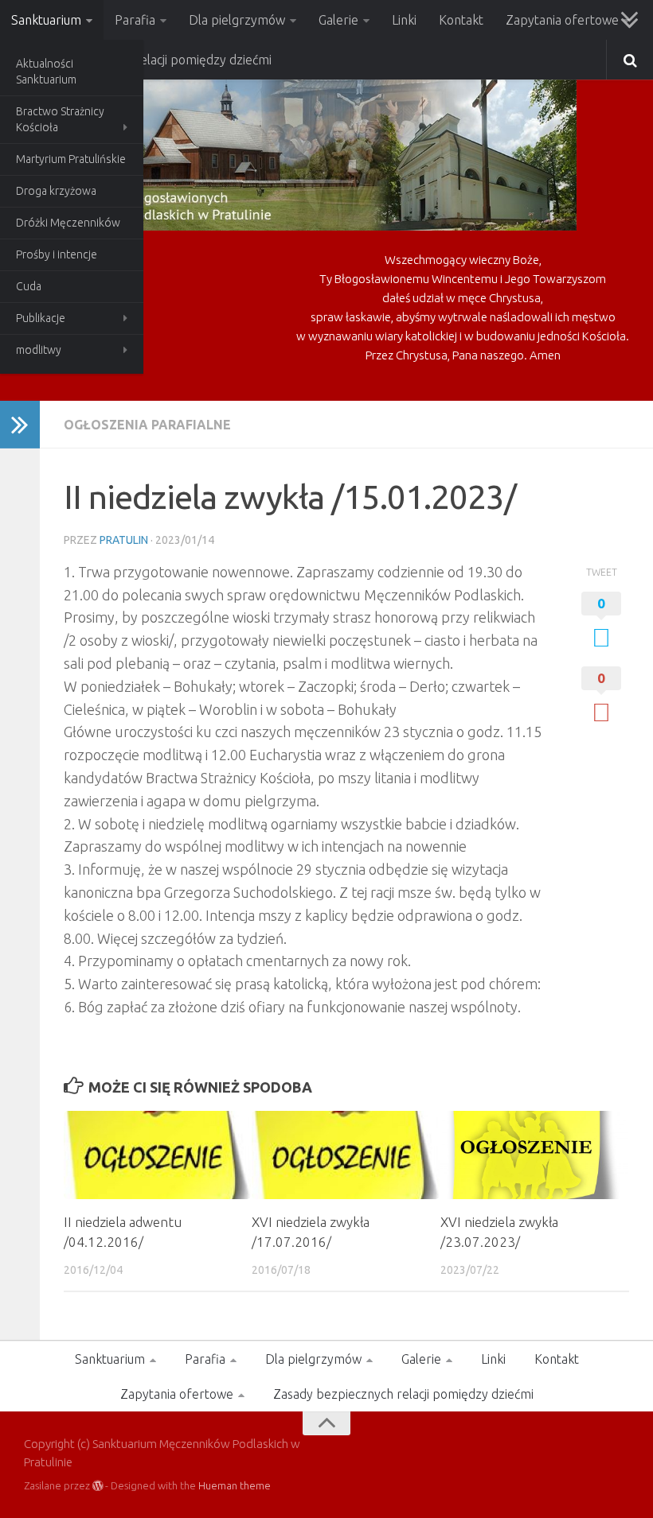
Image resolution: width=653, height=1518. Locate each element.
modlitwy (38, 350)
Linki (404, 20)
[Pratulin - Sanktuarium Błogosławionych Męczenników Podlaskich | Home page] (300, 151)
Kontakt (461, 20)
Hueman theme (234, 1485)
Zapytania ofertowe (562, 20)
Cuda (28, 286)
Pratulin (124, 540)
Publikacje (40, 318)
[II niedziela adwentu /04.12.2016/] (157, 1155)
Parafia (135, 20)
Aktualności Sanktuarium (46, 71)
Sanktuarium (46, 20)
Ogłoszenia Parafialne (147, 424)
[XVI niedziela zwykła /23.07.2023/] (534, 1155)
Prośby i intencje (56, 254)
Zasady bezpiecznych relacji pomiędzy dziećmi (403, 1394)
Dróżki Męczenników (68, 222)
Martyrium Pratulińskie (71, 159)
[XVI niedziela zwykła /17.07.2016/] (345, 1155)
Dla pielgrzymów (237, 20)
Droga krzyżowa (56, 190)
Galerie (338, 20)
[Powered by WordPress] (97, 1486)
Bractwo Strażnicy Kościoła (60, 119)
